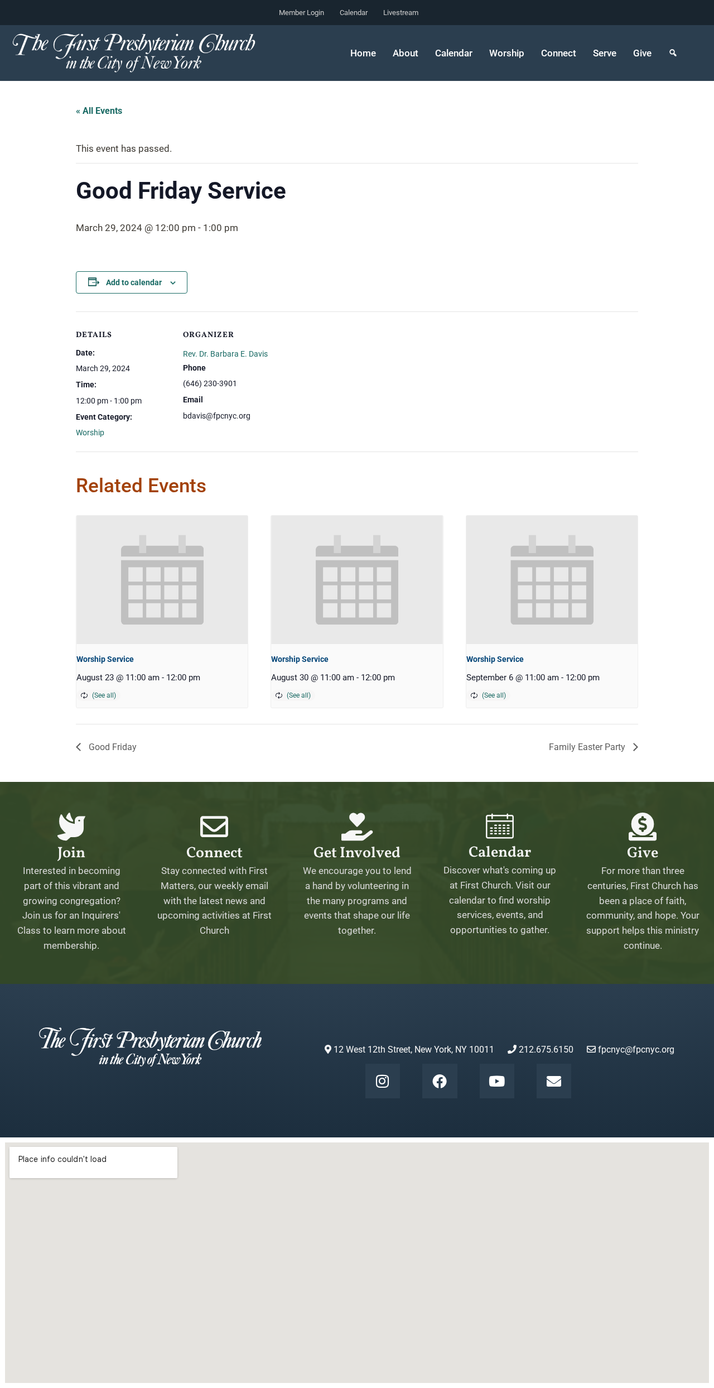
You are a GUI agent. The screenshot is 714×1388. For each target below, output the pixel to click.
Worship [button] (506, 53)
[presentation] (162, 580)
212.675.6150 (545, 1049)
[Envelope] (554, 1081)
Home (363, 53)
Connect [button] (558, 53)
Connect (214, 853)
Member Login (301, 12)
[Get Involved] (357, 827)
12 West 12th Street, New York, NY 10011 (412, 1049)
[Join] (71, 827)
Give (642, 53)
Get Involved (357, 853)
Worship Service (105, 659)
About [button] (405, 53)
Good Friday (111, 747)
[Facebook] (439, 1081)
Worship (90, 432)
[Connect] (214, 827)
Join (71, 853)
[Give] (643, 827)
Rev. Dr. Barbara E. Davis (225, 353)
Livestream (400, 12)
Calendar (354, 12)
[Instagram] (382, 1081)
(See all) (104, 695)
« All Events (99, 110)
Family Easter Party (588, 747)
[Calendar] (500, 826)
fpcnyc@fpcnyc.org (636, 1049)
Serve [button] (604, 53)
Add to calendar (134, 282)
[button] (673, 53)
